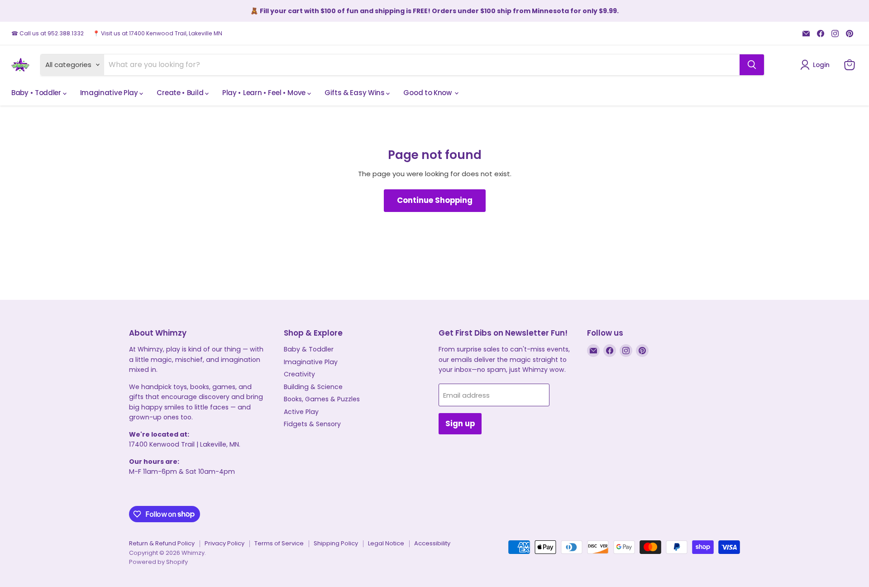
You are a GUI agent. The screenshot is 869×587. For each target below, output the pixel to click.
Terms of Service (279, 543)
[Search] (752, 64)
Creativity (299, 374)
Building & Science (313, 386)
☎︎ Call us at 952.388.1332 (47, 33)
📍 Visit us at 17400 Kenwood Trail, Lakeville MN (157, 33)
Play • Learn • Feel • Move (264, 92)
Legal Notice (386, 543)
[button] (816, 64)
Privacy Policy (224, 543)
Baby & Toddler (309, 349)
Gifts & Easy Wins (356, 92)
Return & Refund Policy (162, 543)
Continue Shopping (435, 200)
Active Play (301, 411)
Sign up (460, 423)
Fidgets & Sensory (312, 423)
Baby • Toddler (37, 92)
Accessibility (432, 543)
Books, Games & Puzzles (322, 399)
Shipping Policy (336, 543)
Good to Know (428, 92)
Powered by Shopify (158, 562)
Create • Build (181, 92)
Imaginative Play (110, 92)
